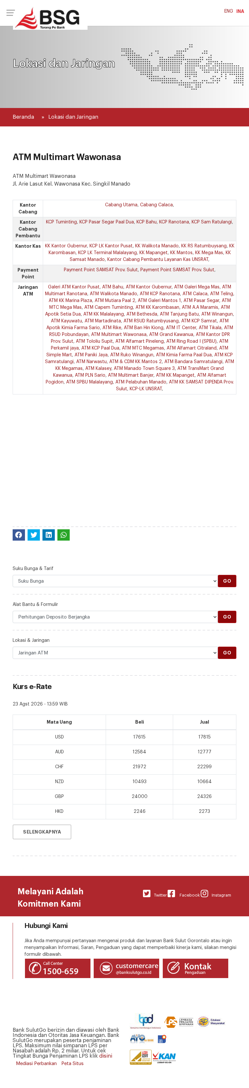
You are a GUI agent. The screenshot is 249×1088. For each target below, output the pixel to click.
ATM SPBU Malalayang (89, 382)
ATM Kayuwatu (66, 321)
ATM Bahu (112, 287)
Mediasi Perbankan (36, 1063)
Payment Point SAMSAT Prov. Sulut (101, 270)
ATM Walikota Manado (113, 294)
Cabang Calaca (156, 205)
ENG (228, 11)
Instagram (219, 895)
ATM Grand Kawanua (171, 334)
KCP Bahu (146, 222)
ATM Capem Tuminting (108, 307)
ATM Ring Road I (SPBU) (191, 341)
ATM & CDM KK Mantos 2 (135, 362)
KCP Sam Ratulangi (212, 222)
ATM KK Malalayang (103, 314)
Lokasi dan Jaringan (73, 117)
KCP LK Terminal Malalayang (107, 253)
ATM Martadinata (103, 321)
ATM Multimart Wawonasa (119, 334)
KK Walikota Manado (157, 246)
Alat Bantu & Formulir (35, 604)
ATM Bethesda (141, 314)
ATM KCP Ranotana (160, 294)
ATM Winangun (217, 314)
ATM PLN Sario (90, 375)
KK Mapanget (153, 253)
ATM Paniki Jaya (91, 355)
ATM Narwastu (91, 362)
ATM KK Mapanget (175, 375)
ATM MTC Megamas (143, 348)
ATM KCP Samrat (199, 321)
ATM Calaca (195, 294)
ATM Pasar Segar (201, 300)
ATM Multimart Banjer (130, 375)
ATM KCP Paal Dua (100, 348)
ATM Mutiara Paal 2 (115, 300)
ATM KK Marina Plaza (70, 300)
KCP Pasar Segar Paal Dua (106, 222)
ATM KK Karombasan (157, 307)
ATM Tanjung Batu (179, 314)
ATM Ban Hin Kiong (143, 328)
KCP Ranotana (174, 222)
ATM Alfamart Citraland (192, 348)
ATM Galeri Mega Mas (196, 287)
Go (227, 581)
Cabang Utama (121, 205)
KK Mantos (181, 253)
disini (105, 1056)
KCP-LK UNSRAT (146, 389)
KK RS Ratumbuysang (204, 246)
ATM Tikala (210, 328)
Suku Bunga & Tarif (33, 568)
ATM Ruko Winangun (131, 355)
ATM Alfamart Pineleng (139, 341)
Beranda (23, 117)
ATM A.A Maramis (200, 307)
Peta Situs (72, 1063)
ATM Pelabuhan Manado (140, 382)
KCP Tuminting (61, 222)
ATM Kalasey (98, 368)
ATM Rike (111, 328)
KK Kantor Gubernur (66, 246)
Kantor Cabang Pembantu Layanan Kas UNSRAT (157, 259)
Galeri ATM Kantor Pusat (74, 287)
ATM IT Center (181, 328)
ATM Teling (221, 294)
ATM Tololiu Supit (94, 341)
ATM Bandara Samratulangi (193, 362)
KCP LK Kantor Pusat (111, 246)
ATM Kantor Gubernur (149, 287)
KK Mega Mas (209, 253)
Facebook (187, 895)
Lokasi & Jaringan (31, 640)
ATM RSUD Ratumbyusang (151, 321)
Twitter (158, 895)
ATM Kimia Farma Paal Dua (184, 355)
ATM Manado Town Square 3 (144, 368)
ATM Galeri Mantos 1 (159, 300)
